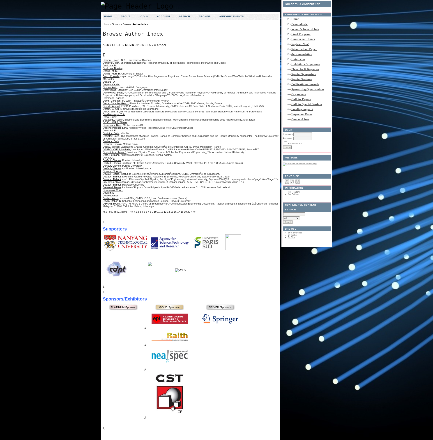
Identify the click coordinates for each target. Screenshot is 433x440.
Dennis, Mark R (111, 73)
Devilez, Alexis (111, 195)
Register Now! (300, 44)
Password (287, 138)
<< (131, 211)
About (125, 16)
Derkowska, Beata (113, 92)
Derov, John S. (111, 111)
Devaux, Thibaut (112, 176)
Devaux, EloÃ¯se (112, 171)
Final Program (301, 34)
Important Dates (301, 114)
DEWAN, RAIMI (111, 203)
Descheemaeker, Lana (115, 127)
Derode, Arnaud (111, 106)
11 (158, 211)
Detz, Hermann (111, 155)
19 (185, 211)
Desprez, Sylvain (112, 144)
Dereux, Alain (110, 87)
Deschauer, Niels (112, 125)
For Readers (294, 192)
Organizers (298, 94)
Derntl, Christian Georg (115, 103)
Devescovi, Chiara (113, 190)
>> (194, 211)
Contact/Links (300, 119)
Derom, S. (108, 108)
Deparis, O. (109, 81)
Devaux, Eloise (111, 173)
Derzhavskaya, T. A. (114, 114)
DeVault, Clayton (112, 160)
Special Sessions (301, 79)
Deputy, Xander (111, 84)
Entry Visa (298, 59)
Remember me (295, 143)
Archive (205, 16)
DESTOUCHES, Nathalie (116, 149)
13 (165, 211)
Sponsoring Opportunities (307, 89)
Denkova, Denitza (112, 68)
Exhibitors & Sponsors (305, 64)
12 (161, 211)
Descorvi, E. (109, 130)
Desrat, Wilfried (111, 146)
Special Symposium (303, 74)
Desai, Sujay (110, 117)
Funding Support (302, 109)
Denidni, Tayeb (111, 60)
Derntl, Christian (111, 100)
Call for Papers (301, 99)
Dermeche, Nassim (113, 98)
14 (168, 211)
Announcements (231, 16)
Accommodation (301, 54)
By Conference (295, 233)
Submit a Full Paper (304, 49)
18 (182, 211)
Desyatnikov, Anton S (114, 152)
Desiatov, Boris (111, 133)
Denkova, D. (110, 65)
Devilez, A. (108, 192)
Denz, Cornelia (111, 76)
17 (178, 211)
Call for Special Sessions (306, 104)
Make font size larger (297, 181)
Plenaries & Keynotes (305, 69)
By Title (291, 237)
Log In (143, 16)
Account (163, 16)
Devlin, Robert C (112, 201)
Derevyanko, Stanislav (115, 89)
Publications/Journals (305, 84)
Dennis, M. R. (110, 71)
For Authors (293, 194)
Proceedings (299, 24)
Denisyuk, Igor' (111, 62)
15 (171, 211)
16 (175, 211)
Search (184, 16)
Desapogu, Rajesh (113, 119)
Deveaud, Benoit (112, 187)
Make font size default (292, 181)
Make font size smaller (287, 181)
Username (288, 134)
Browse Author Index (135, 24)
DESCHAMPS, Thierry (115, 122)
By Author (292, 235)
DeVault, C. (109, 157)
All (165, 45)
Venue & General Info (305, 29)
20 (188, 211)
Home (295, 19)
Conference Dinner (303, 39)
